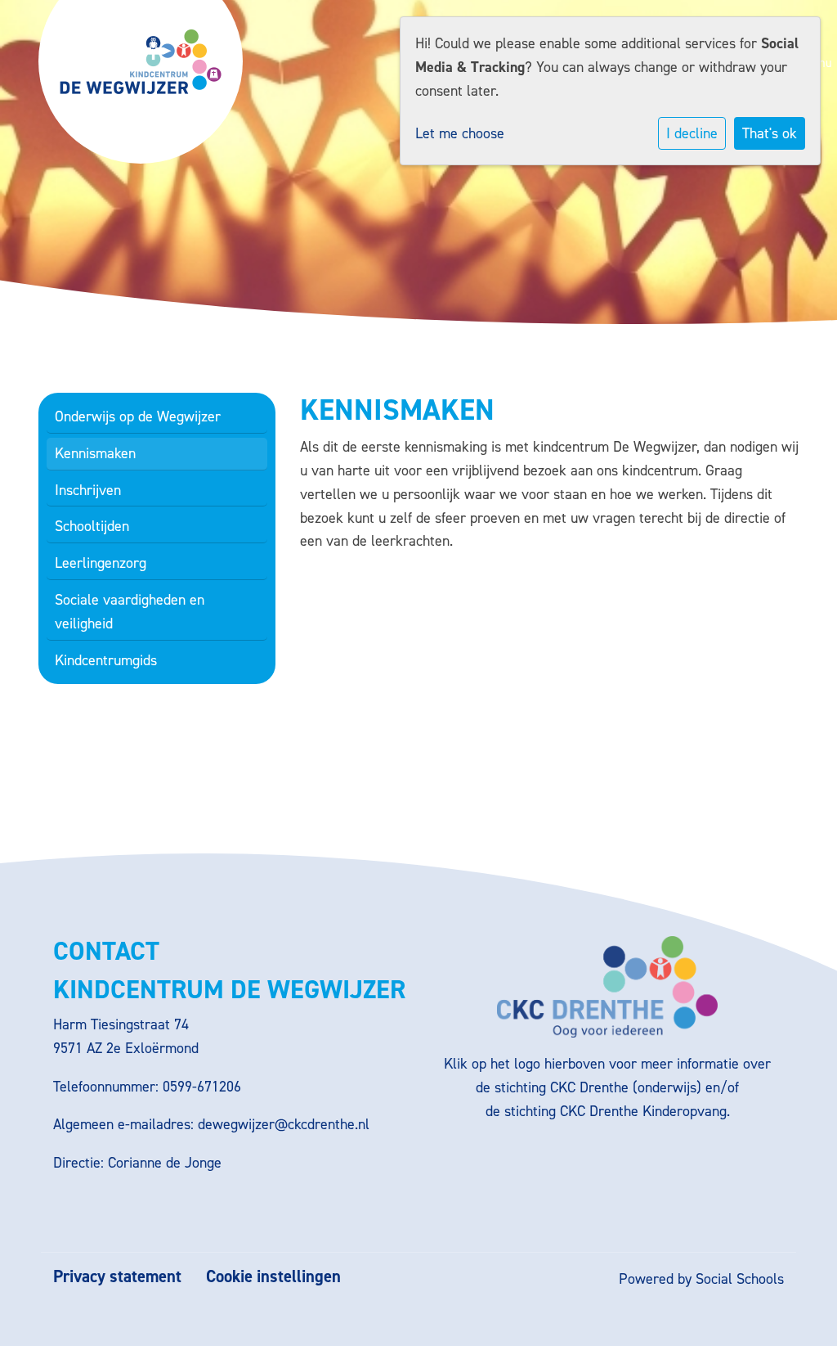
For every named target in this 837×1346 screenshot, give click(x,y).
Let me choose (459, 133)
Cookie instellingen (273, 1276)
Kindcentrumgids (106, 660)
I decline (692, 133)
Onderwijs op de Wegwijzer (138, 416)
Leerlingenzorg (100, 563)
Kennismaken (95, 453)
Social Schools (740, 1279)
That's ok (769, 133)
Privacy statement (117, 1276)
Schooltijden (92, 526)
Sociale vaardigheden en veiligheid (129, 611)
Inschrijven (88, 490)
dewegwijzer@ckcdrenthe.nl (283, 1124)
